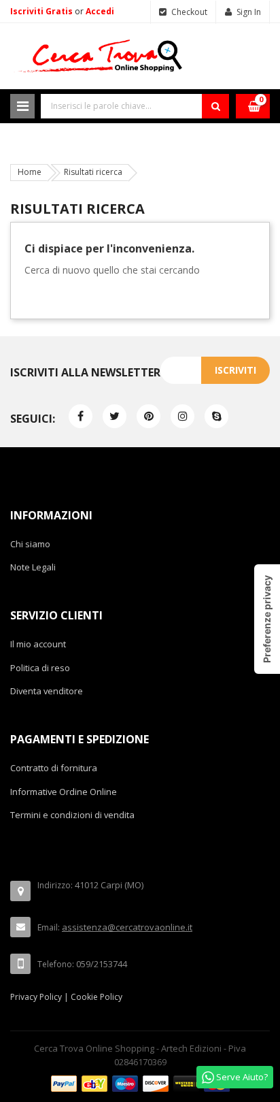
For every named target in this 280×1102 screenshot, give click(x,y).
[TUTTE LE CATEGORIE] (22, 106)
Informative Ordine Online (63, 791)
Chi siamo (30, 544)
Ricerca (215, 106)
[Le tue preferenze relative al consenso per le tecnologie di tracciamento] (267, 619)
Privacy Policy (36, 997)
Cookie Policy (96, 997)
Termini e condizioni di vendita (72, 815)
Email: (48, 927)
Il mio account (38, 644)
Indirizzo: (55, 885)
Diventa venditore (46, 691)
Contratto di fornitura (53, 768)
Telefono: (55, 964)
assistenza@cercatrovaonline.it (127, 927)
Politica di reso (40, 668)
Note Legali (33, 567)
